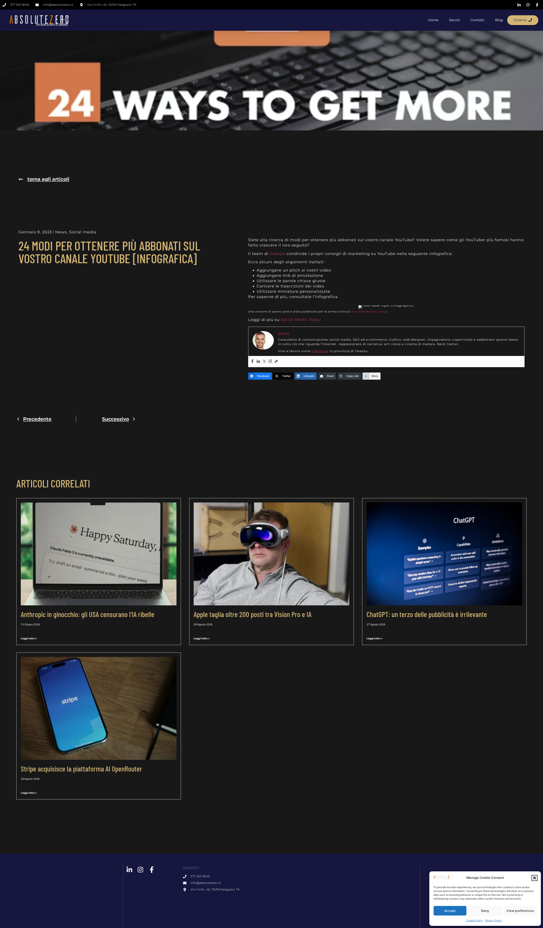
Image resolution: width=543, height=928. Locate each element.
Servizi (454, 20)
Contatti (477, 20)
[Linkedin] (258, 361)
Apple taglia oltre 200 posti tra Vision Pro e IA (252, 614)
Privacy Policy (493, 920)
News (61, 232)
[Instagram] (270, 361)
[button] (534, 878)
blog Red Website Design (369, 311)
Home (433, 20)
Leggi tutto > (29, 638)
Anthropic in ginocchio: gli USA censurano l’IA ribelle (87, 614)
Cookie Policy (474, 920)
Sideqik (277, 253)
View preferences (520, 911)
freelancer (320, 351)
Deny (485, 911)
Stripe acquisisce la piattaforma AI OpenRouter (81, 768)
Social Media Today (301, 319)
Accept (450, 911)
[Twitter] (264, 361)
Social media (82, 232)
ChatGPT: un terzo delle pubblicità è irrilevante (427, 614)
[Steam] (276, 361)
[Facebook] (252, 361)
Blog (499, 20)
